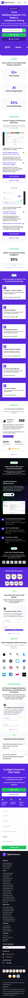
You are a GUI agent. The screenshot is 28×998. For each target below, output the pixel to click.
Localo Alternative (6, 925)
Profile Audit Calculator (8, 912)
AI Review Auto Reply (7, 880)
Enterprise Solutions (7, 866)
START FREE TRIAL (14, 176)
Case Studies (5, 939)
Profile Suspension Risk (7, 878)
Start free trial (14, 794)
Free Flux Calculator (7, 915)
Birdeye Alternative (7, 927)
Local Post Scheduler (7, 890)
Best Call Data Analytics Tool (9, 900)
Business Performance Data (9, 899)
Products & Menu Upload (8, 885)
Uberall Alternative (6, 929)
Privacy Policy (5, 935)
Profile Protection (6, 876)
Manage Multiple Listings (8, 888)
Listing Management (7, 863)
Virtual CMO (5, 902)
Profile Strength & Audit (7, 895)
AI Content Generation (7, 875)
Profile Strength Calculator (8, 910)
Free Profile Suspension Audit (9, 919)
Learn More (7, 494)
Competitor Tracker (7, 883)
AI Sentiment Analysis (7, 893)
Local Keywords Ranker (8, 873)
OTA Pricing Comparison (8, 887)
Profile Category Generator (8, 909)
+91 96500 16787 (8, 957)
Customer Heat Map (7, 892)
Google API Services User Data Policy (11, 993)
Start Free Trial (14, 35)
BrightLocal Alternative (7, 931)
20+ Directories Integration (8, 897)
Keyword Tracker (6, 868)
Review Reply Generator (8, 907)
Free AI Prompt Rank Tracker (9, 921)
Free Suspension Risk (7, 914)
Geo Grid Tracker (6, 881)
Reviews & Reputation (7, 865)
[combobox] (21, 2)
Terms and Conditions (7, 937)
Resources (5, 941)
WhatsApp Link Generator (8, 917)
